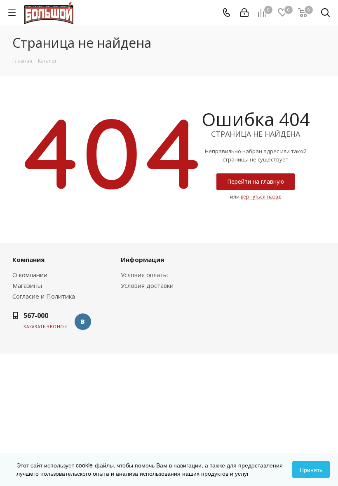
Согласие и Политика (43, 296)
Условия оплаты (144, 275)
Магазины (27, 285)
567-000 (35, 315)
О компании (29, 275)
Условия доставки (147, 285)
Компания (28, 259)
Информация (142, 259)
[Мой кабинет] (244, 13)
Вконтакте (83, 321)
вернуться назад (261, 196)
